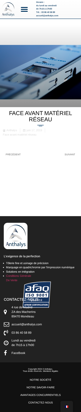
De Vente (11, 280)
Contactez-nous (40, 402)
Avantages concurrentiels (40, 394)
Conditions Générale (18, 275)
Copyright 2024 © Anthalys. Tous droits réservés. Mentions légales (40, 370)
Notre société (40, 379)
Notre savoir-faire (41, 387)
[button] (24, 9)
